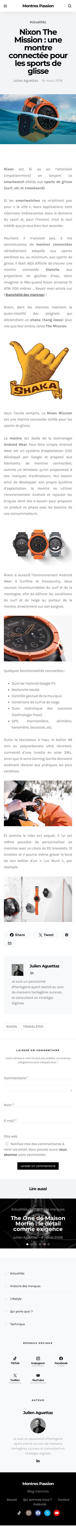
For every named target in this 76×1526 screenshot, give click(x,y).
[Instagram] (28, 1513)
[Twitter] (47, 1513)
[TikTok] (19, 1513)
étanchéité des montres (25, 295)
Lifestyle (15, 1299)
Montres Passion (38, 6)
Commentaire (16, 1078)
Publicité (39, 1504)
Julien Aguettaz (25, 80)
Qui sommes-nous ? (37, 1499)
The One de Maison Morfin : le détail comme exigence (38, 1223)
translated (33, 1026)
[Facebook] (38, 1513)
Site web (10, 1136)
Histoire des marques (47, 1209)
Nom (9, 1105)
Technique (17, 1324)
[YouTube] (56, 1513)
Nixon (11, 1026)
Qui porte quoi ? (21, 1311)
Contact (63, 1499)
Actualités (38, 22)
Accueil (12, 1499)
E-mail (10, 1121)
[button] (27, 1244)
